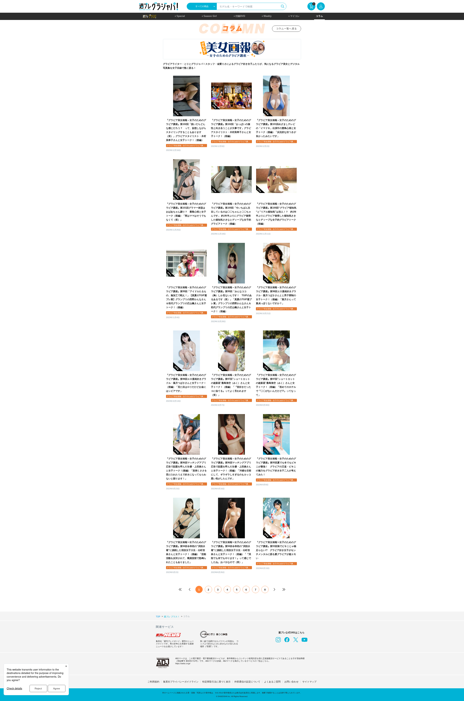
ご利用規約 (153, 682)
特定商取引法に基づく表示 (216, 682)
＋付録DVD (239, 16)
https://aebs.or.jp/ (182, 663)
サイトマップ (309, 682)
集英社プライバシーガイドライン (180, 682)
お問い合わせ (291, 682)
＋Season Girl (209, 16)
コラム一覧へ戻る (286, 28)
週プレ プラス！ (172, 617)
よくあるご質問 (272, 682)
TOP (158, 617)
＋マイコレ (294, 16)
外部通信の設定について (247, 682)
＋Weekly (266, 16)
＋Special (179, 16)
